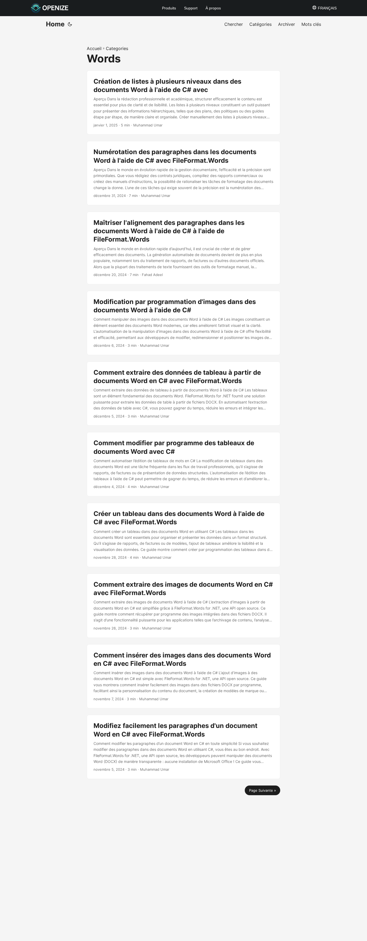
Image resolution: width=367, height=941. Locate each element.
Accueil (94, 48)
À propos (213, 8)
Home (55, 24)
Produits (169, 8)
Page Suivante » (262, 790)
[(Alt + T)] (70, 24)
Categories (117, 48)
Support (190, 8)
